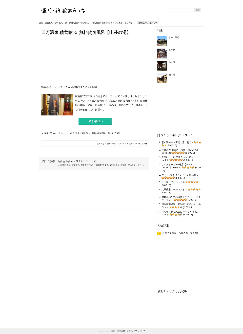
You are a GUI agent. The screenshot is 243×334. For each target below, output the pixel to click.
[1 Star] (58, 161)
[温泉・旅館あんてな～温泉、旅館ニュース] (63, 7)
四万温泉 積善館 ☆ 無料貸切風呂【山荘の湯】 (96, 133)
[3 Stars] (64, 161)
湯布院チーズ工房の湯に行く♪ (177, 142)
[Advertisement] (95, 60)
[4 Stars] (66, 161)
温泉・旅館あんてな (48, 23)
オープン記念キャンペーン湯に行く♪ (181, 174)
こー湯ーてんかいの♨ (173, 182)
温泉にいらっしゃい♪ (147, 23)
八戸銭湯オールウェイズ (174, 189)
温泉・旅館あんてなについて (133, 331)
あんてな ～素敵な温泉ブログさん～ (75, 23)
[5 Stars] (69, 161)
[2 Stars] (61, 161)
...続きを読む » (95, 121)
